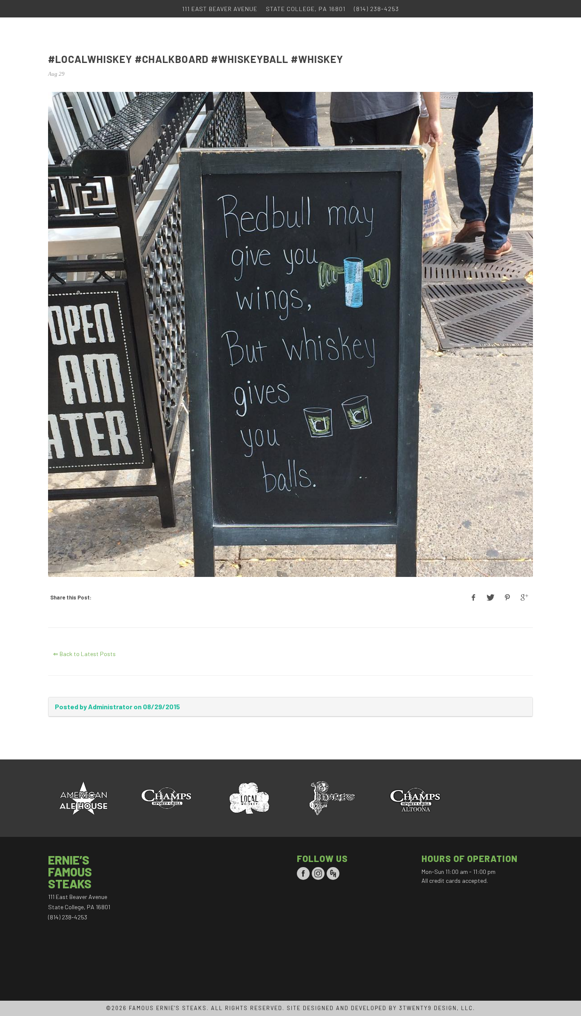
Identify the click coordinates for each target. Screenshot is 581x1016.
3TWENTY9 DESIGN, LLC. (437, 1008)
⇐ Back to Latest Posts (84, 653)
